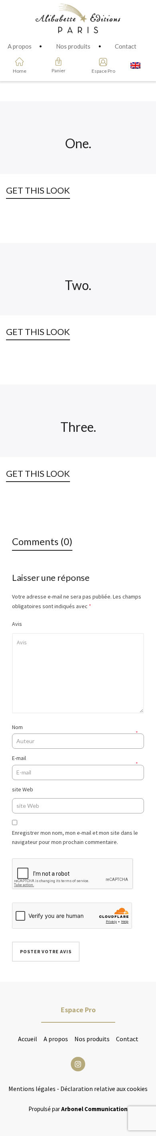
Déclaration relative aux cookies (104, 1089)
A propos (56, 1039)
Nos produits (92, 1039)
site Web (22, 789)
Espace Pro (101, 71)
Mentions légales (32, 1089)
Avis (17, 623)
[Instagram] (78, 1064)
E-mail (19, 758)
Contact (127, 1039)
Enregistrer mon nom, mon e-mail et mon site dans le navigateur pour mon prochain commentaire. (75, 837)
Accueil (27, 1039)
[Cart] (58, 61)
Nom (17, 727)
